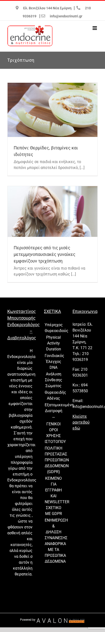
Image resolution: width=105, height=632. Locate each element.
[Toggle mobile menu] (95, 28)
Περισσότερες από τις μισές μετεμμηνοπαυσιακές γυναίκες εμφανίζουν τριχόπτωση (44, 254)
